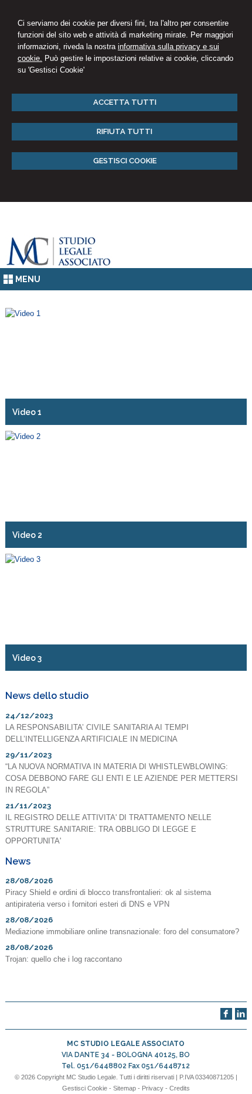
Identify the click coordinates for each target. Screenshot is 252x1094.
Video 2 (27, 535)
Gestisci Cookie (84, 1088)
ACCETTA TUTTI (124, 102)
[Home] (59, 265)
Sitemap (124, 1088)
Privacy (153, 1088)
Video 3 (27, 658)
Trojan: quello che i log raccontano (63, 959)
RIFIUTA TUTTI (124, 131)
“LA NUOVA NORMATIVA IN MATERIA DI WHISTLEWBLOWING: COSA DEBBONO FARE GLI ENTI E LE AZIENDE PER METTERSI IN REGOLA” (121, 778)
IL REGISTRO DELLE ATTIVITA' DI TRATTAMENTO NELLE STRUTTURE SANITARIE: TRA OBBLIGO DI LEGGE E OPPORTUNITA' (108, 829)
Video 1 (27, 412)
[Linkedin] (241, 1017)
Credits (179, 1088)
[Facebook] (226, 1017)
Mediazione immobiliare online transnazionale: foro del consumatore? (122, 931)
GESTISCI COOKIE (124, 160)
